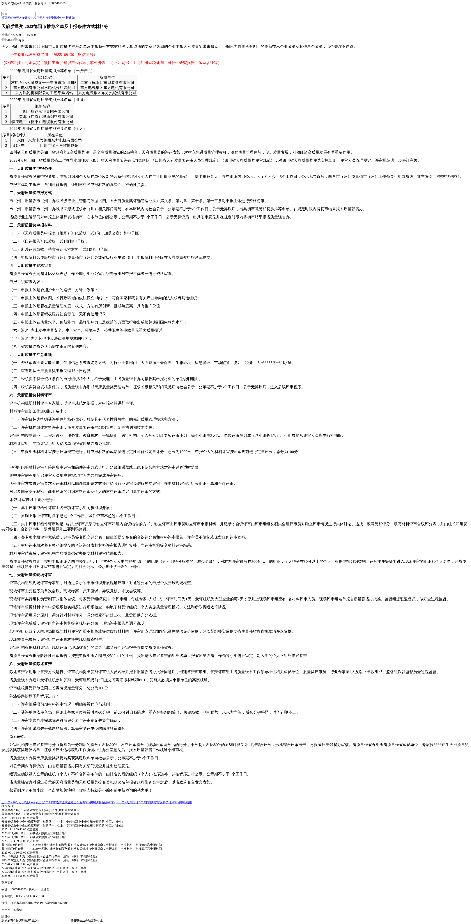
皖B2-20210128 (115, 920)
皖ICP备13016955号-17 (55, 920)
